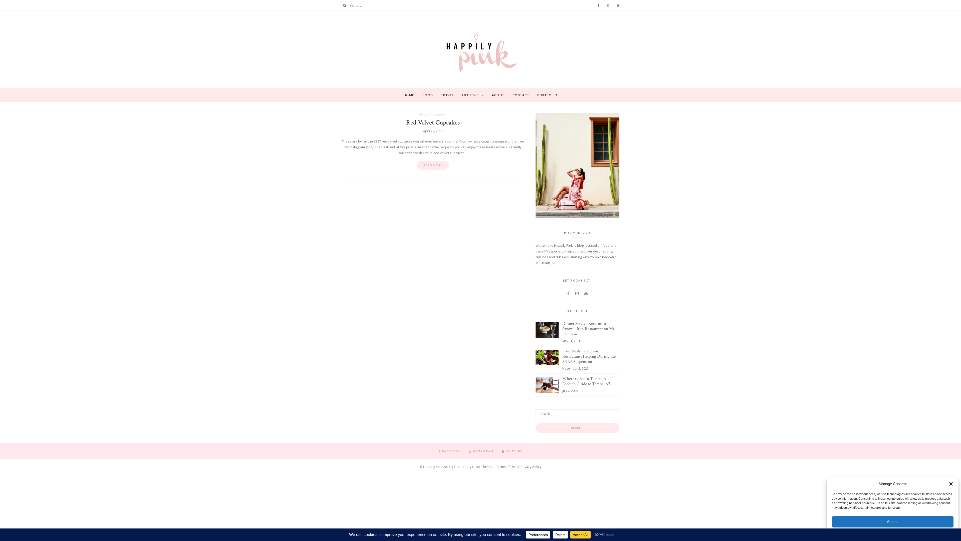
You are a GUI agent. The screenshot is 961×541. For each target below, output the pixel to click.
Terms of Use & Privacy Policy (519, 467)
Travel (447, 95)
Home (409, 95)
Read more (432, 165)
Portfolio (547, 95)
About (498, 95)
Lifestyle (471, 95)
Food (428, 95)
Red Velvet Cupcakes (433, 122)
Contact (521, 95)
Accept (892, 521)
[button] (950, 483)
